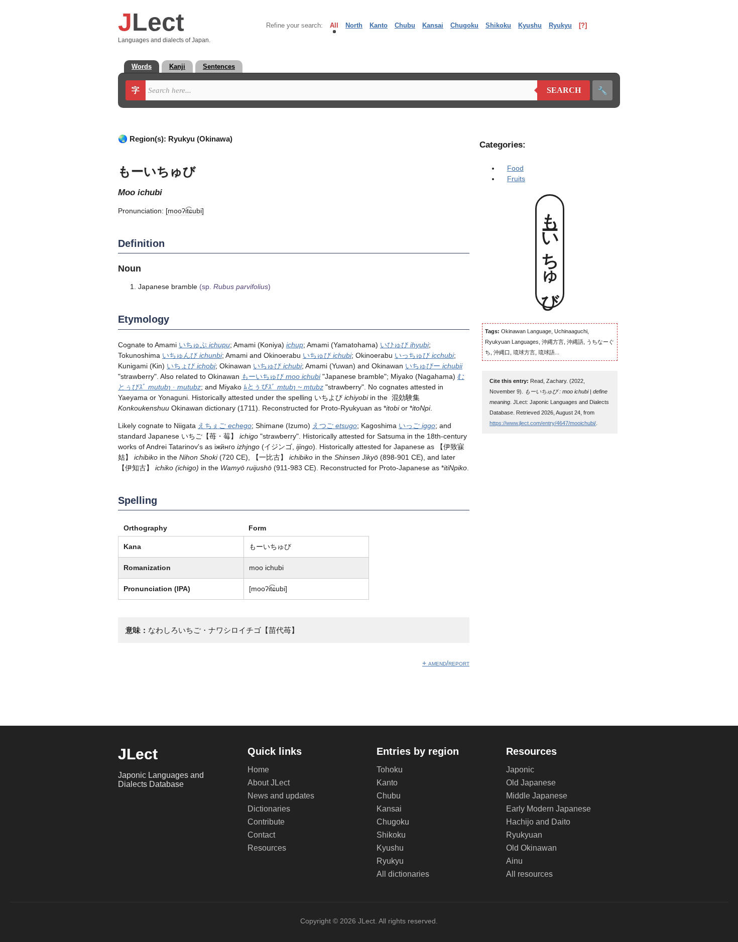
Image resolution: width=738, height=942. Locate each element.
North (353, 25)
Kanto (379, 25)
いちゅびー (433, 366)
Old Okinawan (531, 848)
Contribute (266, 822)
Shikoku (498, 25)
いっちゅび (424, 355)
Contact (261, 835)
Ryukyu (560, 25)
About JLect (269, 782)
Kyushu (530, 25)
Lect (151, 22)
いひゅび (404, 345)
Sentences (219, 66)
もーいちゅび (280, 376)
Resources (267, 848)
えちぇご (225, 426)
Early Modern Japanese (548, 808)
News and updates (281, 795)
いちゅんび (192, 355)
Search (559, 90)
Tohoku (390, 769)
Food (515, 168)
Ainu (514, 861)
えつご (334, 426)
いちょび (191, 366)
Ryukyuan (524, 835)
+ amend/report (445, 663)
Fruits (516, 179)
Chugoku (464, 25)
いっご (417, 426)
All (334, 25)
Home (258, 769)
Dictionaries (269, 808)
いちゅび (327, 355)
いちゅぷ (204, 345)
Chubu (405, 25)
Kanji (177, 66)
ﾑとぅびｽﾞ (283, 387)
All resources (529, 874)
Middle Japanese (536, 795)
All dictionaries (403, 874)
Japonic (520, 769)
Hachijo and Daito (538, 822)
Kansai (432, 25)
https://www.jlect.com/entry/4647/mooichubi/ (542, 423)
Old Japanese (531, 782)
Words (142, 66)
